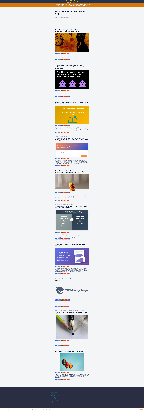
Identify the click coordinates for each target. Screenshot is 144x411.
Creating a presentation (68, 4)
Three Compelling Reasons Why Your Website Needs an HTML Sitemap (71, 245)
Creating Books (66, 5)
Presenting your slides (87, 4)
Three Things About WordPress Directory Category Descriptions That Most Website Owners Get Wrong (70, 171)
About (54, 4)
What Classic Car (53, 401)
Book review (58, 4)
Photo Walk (52, 396)
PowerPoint (81, 4)
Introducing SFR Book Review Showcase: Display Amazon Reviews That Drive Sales (71, 103)
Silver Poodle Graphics (54, 394)
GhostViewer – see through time (55, 403)
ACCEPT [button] (142, 409)
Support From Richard (54, 392)
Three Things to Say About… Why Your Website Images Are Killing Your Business (71, 206)
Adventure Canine (53, 402)
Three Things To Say (72, 1)
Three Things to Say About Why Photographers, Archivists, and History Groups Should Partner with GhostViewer (70, 67)
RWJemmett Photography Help (55, 395)
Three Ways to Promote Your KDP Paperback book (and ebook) (71, 313)
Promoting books (72, 5)
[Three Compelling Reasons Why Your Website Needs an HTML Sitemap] (72, 256)
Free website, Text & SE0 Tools (55, 400)
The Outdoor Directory (54, 397)
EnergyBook (52, 393)
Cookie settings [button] (138, 409)
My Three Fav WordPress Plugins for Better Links (69, 351)
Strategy (62, 5)
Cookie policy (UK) (53, 398)
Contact (87, 5)
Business (62, 4)
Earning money (75, 4)
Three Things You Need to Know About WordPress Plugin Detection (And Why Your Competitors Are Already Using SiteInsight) (71, 139)
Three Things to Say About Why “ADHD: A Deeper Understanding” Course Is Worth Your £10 (69, 30)
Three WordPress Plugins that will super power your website (70, 279)
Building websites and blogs (80, 5)
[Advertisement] (72, 23)
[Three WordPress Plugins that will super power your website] (72, 290)
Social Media (57, 5)
